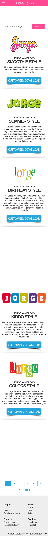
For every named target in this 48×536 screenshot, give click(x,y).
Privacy (10, 533)
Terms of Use (18, 533)
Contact (32, 519)
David (30, 510)
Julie (30, 513)
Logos (7, 504)
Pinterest (32, 525)
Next (27, 490)
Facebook (32, 522)
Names (31, 504)
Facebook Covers (12, 513)
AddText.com (9, 522)
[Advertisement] (24, 13)
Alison (30, 507)
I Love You (8, 507)
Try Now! (38, 26)
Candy (7, 510)
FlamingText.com (11, 525)
